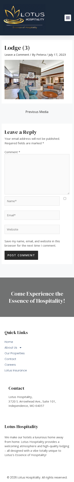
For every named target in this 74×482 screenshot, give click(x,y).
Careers (10, 365)
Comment (12, 152)
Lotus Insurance (16, 370)
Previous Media (36, 112)
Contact (10, 359)
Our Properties (15, 353)
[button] (68, 18)
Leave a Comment (17, 54)
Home (9, 342)
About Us (11, 348)
